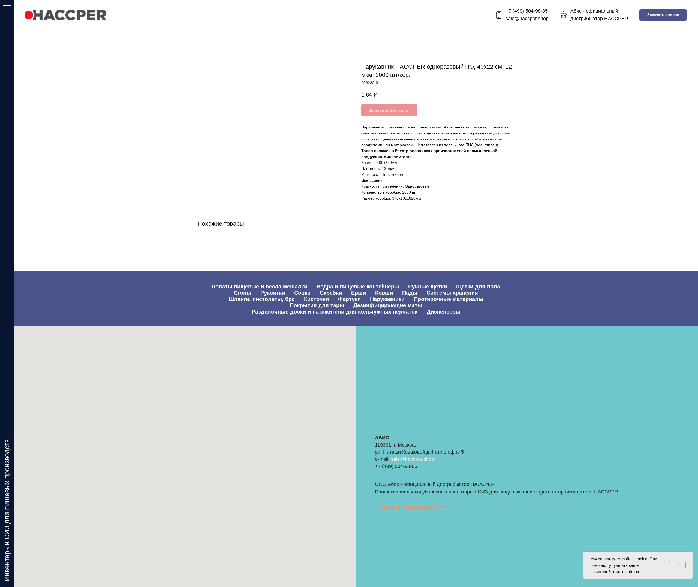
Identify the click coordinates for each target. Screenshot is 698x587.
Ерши (358, 293)
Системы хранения (452, 293)
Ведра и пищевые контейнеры (358, 287)
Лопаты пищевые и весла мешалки (259, 287)
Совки (302, 293)
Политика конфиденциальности (411, 507)
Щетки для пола (478, 287)
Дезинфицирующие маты (387, 305)
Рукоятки (272, 293)
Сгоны (242, 293)
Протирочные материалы (448, 299)
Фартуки (349, 299)
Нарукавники (387, 299)
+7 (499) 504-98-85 (527, 11)
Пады (409, 293)
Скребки (331, 293)
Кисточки (316, 299)
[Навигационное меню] (7, 8)
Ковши (384, 293)
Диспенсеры (443, 312)
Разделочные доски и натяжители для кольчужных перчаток (334, 312)
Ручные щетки (427, 287)
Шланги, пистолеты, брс (261, 299)
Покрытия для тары (317, 305)
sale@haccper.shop (527, 18)
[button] (663, 15)
